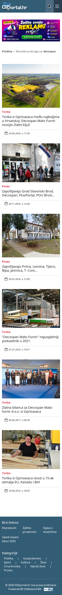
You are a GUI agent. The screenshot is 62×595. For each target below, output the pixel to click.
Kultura (25, 562)
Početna (7, 51)
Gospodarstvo (32, 558)
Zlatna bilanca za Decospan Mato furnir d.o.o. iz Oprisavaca (27, 409)
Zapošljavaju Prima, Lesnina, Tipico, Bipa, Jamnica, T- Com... (29, 268)
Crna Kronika (12, 566)
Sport (7, 562)
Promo (8, 570)
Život (43, 562)
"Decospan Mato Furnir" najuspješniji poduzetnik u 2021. (30, 339)
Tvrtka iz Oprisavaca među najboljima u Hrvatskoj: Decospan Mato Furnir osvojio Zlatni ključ (30, 121)
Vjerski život (37, 566)
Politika (8, 558)
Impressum (9, 528)
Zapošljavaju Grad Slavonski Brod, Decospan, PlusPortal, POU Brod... (28, 193)
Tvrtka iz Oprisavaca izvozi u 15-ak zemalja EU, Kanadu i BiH (28, 480)
